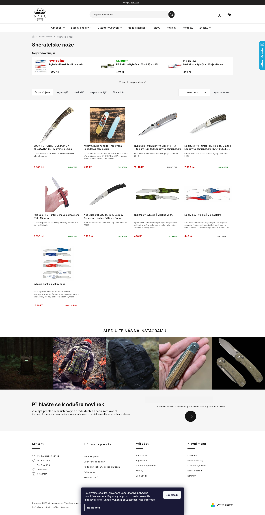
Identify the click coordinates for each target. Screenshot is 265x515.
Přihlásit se (191, 416)
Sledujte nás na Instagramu (134, 330)
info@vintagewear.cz (48, 456)
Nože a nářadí (194, 470)
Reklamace (89, 472)
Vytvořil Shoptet (225, 504)
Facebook (42, 469)
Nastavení (93, 507)
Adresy (139, 470)
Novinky (191, 476)
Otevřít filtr (192, 92)
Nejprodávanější (98, 92)
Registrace (141, 460)
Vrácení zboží (91, 477)
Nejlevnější (62, 92)
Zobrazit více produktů (131, 82)
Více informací (146, 499)
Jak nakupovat (91, 456)
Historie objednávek (146, 465)
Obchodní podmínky (94, 461)
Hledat (171, 14)
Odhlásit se (142, 476)
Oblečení (192, 455)
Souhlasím (172, 494)
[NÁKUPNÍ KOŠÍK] (229, 14)
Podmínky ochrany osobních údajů (102, 467)
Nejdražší (79, 92)
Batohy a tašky (195, 460)
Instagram (42, 474)
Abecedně (118, 92)
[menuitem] (58, 28)
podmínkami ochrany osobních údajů (206, 406)
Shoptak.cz (64, 507)
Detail (157, 132)
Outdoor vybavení (196, 465)
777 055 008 (43, 460)
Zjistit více (134, 2)
